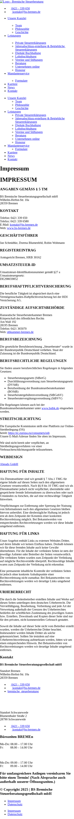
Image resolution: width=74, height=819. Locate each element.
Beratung (20, 63)
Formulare (21, 80)
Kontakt (12, 90)
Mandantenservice (18, 73)
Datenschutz (15, 804)
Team (18, 25)
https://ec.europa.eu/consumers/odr (28, 433)
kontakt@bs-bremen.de (24, 224)
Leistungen (14, 35)
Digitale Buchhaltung (28, 53)
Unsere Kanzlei (17, 18)
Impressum (14, 801)
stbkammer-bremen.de (20, 332)
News (11, 87)
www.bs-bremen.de (19, 228)
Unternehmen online (27, 66)
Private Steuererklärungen (30, 42)
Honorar (20, 70)
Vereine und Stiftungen (29, 59)
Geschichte (21, 32)
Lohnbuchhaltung (25, 56)
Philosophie (22, 28)
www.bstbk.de (50, 408)
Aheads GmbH (9, 464)
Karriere (12, 84)
